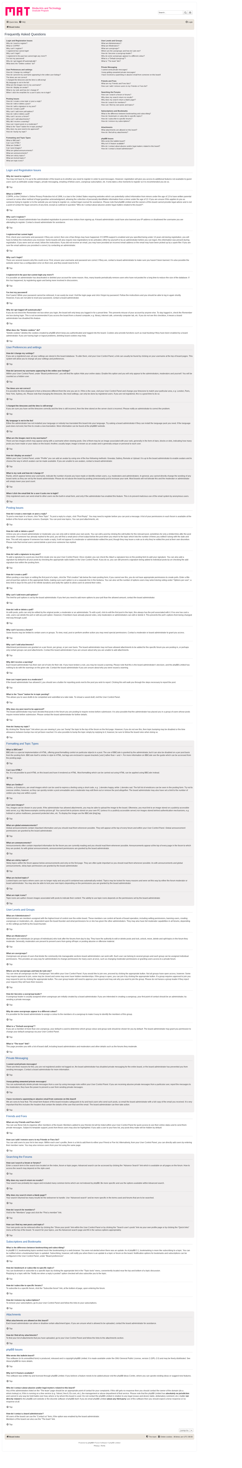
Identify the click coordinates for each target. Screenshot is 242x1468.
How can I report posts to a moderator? (22, 124)
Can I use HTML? (13, 143)
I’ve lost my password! (15, 58)
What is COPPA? (13, 46)
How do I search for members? (113, 102)
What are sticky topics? (15, 156)
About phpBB (12, 1361)
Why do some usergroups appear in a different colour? (123, 56)
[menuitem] (22, 22)
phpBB (93, 426)
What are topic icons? (15, 161)
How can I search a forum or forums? (116, 95)
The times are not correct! (16, 77)
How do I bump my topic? (16, 132)
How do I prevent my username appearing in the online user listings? (33, 75)
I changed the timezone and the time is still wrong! (26, 80)
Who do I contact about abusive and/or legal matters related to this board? (130, 146)
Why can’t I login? (13, 53)
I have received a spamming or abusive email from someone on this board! (131, 75)
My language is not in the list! (17, 82)
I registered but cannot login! (17, 51)
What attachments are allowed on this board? (119, 130)
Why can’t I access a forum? (17, 116)
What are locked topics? (16, 158)
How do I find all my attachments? (114, 132)
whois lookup (12, 1393)
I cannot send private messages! (114, 70)
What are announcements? (17, 153)
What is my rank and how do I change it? (22, 90)
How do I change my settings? (18, 72)
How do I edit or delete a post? (18, 104)
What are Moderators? (110, 46)
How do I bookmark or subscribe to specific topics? (121, 116)
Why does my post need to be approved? (22, 129)
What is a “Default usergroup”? (113, 58)
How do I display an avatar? (17, 87)
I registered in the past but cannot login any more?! (26, 56)
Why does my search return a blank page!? (118, 100)
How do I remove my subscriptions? (115, 121)
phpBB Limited (80, 1358)
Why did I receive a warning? (17, 121)
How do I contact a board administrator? (117, 149)
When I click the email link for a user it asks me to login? (28, 92)
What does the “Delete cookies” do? (20, 64)
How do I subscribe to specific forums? (116, 119)
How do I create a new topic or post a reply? (23, 101)
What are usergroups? (110, 48)
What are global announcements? (19, 150)
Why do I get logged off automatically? (21, 61)
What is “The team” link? (111, 61)
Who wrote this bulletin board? (113, 141)
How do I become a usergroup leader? (116, 53)
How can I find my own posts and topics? (117, 105)
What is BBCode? (13, 140)
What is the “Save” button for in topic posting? (24, 127)
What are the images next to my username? (23, 85)
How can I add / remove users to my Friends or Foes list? (124, 86)
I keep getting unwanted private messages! (118, 72)
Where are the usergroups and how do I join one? (121, 51)
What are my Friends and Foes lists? (116, 83)
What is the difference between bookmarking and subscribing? (126, 114)
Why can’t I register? (14, 48)
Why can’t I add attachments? (18, 119)
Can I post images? (14, 148)
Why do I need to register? (16, 43)
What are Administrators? (111, 43)
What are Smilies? (13, 145)
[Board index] (18, 10)
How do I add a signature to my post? (21, 106)
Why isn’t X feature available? (113, 143)
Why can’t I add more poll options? (20, 111)
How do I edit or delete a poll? (18, 114)
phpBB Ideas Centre (126, 1376)
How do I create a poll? (15, 109)
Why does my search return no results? (117, 97)
